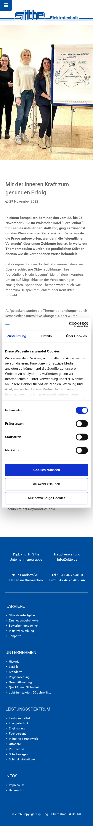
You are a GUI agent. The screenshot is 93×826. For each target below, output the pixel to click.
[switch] (82, 423)
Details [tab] (46, 336)
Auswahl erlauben (46, 484)
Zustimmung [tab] (16, 336)
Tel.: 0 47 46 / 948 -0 (67, 575)
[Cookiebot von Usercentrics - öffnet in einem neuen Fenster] (69, 324)
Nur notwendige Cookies (46, 498)
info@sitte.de (67, 559)
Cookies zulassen (46, 470)
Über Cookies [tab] (76, 336)
